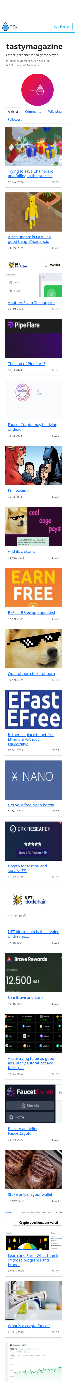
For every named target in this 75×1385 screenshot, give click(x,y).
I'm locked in (19, 490)
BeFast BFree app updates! (31, 612)
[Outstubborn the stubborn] (33, 648)
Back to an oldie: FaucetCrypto (22, 1131)
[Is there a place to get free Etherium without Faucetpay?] (33, 709)
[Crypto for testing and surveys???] (33, 841)
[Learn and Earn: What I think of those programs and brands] (33, 1230)
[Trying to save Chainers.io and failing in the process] (33, 146)
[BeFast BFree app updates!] (33, 587)
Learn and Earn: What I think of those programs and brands (33, 1260)
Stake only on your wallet (30, 1194)
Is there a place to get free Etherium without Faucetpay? (31, 739)
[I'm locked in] (33, 465)
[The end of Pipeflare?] (33, 338)
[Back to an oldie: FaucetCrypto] (33, 1103)
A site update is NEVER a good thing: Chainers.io (29, 239)
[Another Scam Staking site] (33, 277)
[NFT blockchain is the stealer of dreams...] (33, 906)
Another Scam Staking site (31, 302)
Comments (33, 111)
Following (55, 111)
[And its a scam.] (33, 526)
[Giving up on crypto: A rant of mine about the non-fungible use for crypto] (33, 1362)
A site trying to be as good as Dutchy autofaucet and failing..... (31, 1063)
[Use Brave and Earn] (33, 972)
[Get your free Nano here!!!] (33, 780)
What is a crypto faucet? (29, 1325)
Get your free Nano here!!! (31, 804)
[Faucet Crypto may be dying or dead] (33, 399)
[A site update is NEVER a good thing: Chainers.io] (33, 212)
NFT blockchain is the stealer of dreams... (33, 934)
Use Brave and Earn (25, 997)
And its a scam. (21, 551)
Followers (15, 119)
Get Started (61, 26)
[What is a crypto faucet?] (33, 1300)
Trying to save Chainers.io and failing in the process (30, 173)
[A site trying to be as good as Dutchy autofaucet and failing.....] (33, 1033)
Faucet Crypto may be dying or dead (32, 427)
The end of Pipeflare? (26, 363)
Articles (13, 111)
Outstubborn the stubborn (31, 673)
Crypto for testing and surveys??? (27, 868)
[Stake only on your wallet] (33, 1169)
